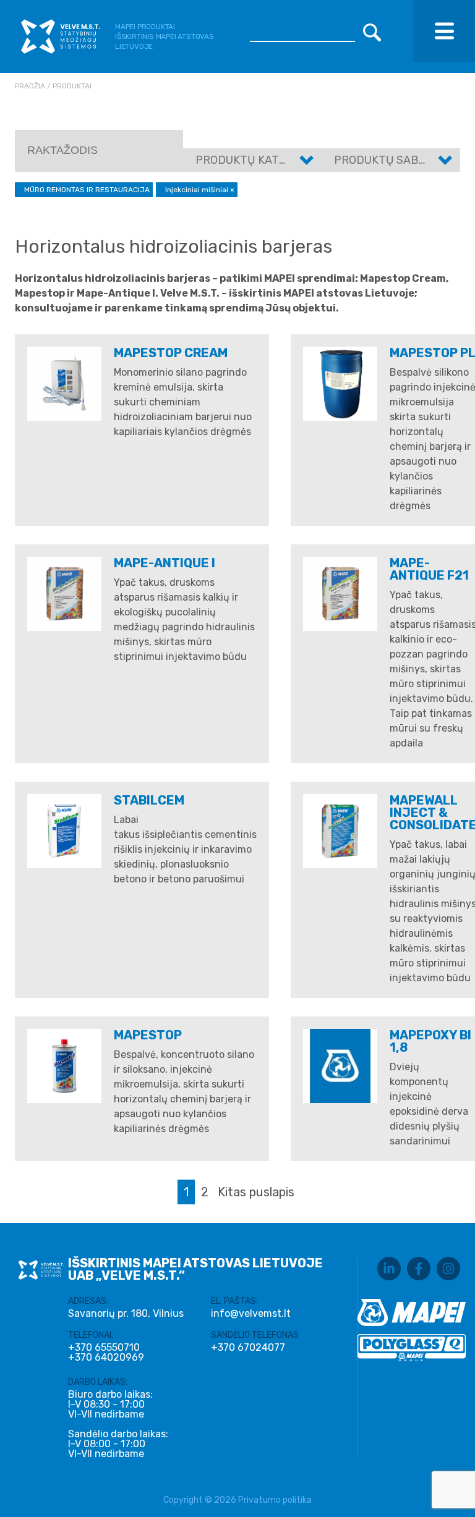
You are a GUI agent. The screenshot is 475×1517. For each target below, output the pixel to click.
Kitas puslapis (256, 1192)
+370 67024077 (248, 1348)
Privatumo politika (275, 1500)
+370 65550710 (104, 1348)
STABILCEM (149, 800)
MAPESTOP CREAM (171, 352)
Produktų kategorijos (263, 160)
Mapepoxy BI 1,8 (430, 1041)
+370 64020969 (106, 1358)
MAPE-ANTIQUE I (164, 563)
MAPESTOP (148, 1035)
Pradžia (30, 86)
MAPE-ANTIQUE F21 (429, 569)
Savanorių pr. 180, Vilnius (126, 1313)
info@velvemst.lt (251, 1313)
